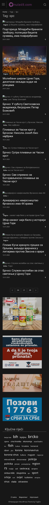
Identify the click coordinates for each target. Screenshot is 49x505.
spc (29, 473)
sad (16, 469)
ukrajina (37, 477)
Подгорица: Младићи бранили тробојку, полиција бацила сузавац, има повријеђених (22, 32)
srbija (7, 477)
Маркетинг (23, 497)
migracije (40, 455)
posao (17, 464)
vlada (13, 481)
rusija (11, 468)
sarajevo (34, 469)
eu (5, 446)
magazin (31, 454)
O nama (14, 497)
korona (18, 450)
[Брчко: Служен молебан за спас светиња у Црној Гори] (24, 264)
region (36, 463)
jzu (12, 450)
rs (5, 468)
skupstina (21, 473)
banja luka (7, 437)
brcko (33, 436)
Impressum (34, 497)
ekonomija (27, 441)
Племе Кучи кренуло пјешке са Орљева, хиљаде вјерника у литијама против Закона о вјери (23, 248)
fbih (10, 445)
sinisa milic (9, 473)
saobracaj (25, 468)
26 (30, 290)
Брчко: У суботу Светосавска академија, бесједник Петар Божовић (21, 107)
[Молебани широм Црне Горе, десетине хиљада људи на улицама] (24, 60)
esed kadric (38, 441)
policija (32, 459)
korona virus (11, 454)
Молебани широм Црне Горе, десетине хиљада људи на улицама (21, 82)
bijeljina (23, 437)
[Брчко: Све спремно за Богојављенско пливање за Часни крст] (24, 168)
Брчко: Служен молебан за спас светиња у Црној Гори (23, 272)
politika (8, 463)
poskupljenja (25, 464)
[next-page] (36, 290)
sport (35, 472)
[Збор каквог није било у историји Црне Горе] (24, 215)
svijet (20, 477)
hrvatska (25, 446)
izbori (6, 450)
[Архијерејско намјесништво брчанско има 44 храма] (24, 194)
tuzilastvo (29, 477)
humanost (34, 446)
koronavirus (31, 450)
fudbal (17, 446)
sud (13, 477)
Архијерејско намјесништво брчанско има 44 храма (20, 202)
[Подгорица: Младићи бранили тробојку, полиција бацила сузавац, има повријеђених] (24, 23)
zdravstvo (23, 481)
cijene (6, 441)
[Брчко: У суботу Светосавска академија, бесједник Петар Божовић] (24, 98)
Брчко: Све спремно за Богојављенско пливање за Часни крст (21, 178)
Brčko (5, 100)
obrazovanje (21, 459)
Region (5, 25)
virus (6, 481)
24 (18, 290)
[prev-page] (12, 290)
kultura (23, 455)
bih (15, 436)
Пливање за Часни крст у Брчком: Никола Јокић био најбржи (20, 133)
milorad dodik (9, 459)
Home (5, 12)
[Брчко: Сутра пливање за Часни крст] (24, 147)
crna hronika (16, 441)
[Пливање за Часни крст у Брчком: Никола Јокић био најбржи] (24, 123)
